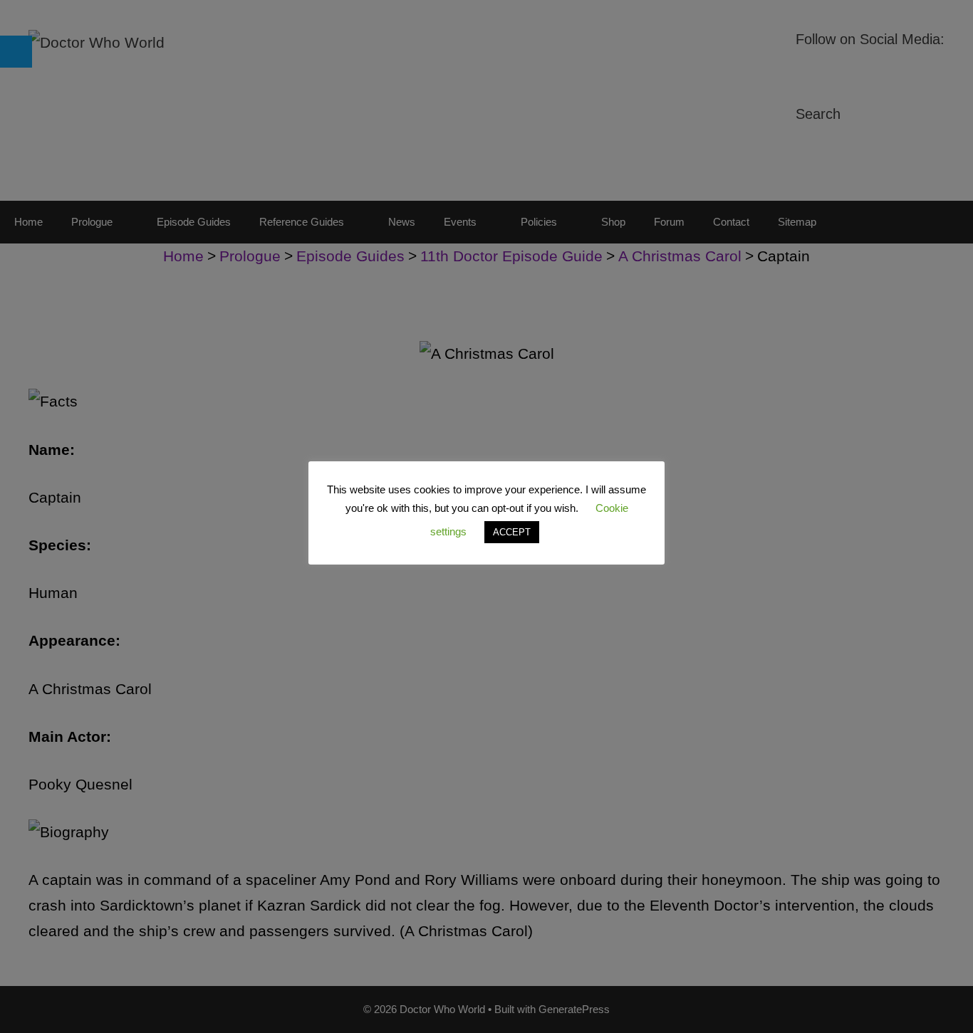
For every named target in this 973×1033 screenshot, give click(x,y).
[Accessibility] (16, 52)
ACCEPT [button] (512, 532)
